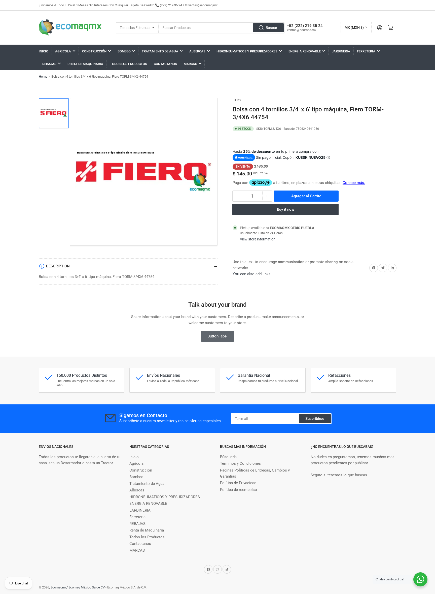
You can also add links (252, 274)
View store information (257, 239)
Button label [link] (217, 336)
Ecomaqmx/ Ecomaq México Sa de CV (78, 587)
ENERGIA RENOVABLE (304, 51)
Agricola (63, 51)
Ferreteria (366, 51)
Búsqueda (228, 457)
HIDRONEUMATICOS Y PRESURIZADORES (246, 51)
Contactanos (165, 64)
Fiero (237, 100)
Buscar (271, 27)
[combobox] (221, 27)
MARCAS (190, 64)
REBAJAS (49, 64)
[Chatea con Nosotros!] (420, 579)
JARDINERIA (341, 51)
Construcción (94, 51)
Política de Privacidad (238, 483)
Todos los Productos (128, 64)
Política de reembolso (238, 489)
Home (43, 76)
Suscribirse (314, 418)
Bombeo (124, 51)
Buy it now (285, 209)
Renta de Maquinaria (85, 64)
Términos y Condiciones (240, 463)
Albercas (197, 51)
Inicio (43, 51)
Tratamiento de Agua (160, 51)
